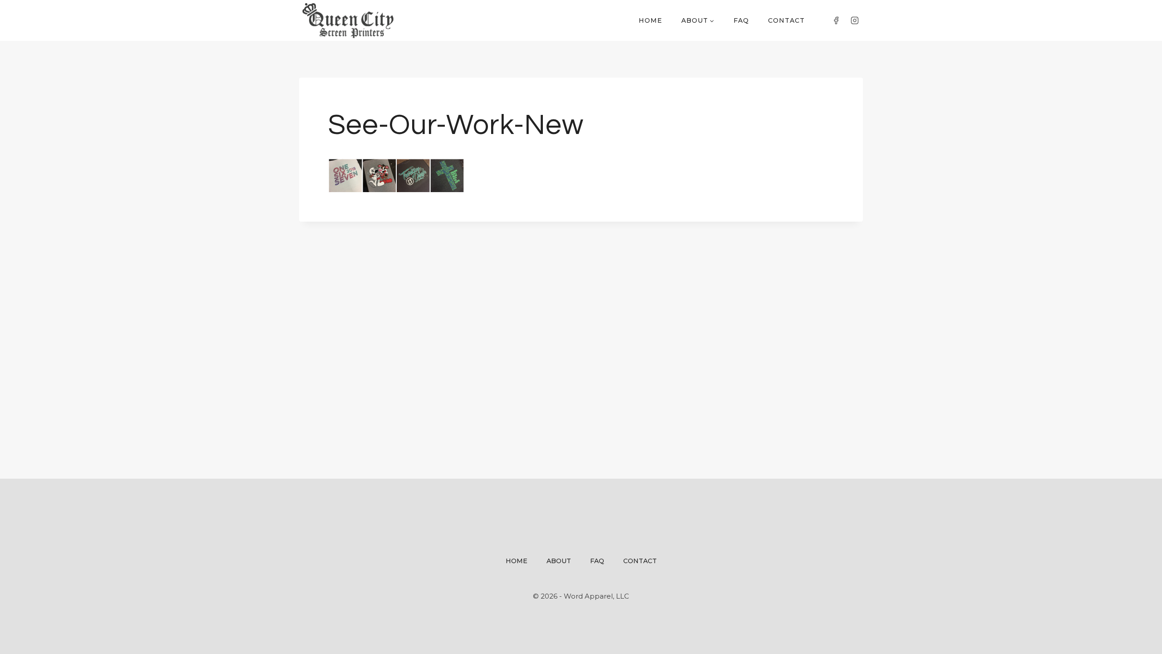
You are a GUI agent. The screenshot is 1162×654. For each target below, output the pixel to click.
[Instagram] (855, 20)
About (559, 561)
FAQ (741, 20)
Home (650, 20)
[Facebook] (836, 20)
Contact (786, 20)
